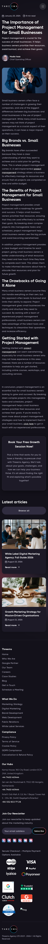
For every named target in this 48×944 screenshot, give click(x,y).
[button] (43, 6)
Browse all (24, 510)
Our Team (7, 667)
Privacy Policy (9, 737)
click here (29, 424)
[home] (10, 6)
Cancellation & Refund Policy (17, 755)
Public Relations (10, 722)
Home (5, 654)
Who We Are (8, 658)
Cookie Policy (9, 746)
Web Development (12, 717)
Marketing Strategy (12, 704)
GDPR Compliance (12, 750)
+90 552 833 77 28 (11, 802)
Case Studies (9, 676)
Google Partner (10, 663)
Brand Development (12, 713)
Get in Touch (8, 685)
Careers (6, 672)
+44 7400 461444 (10, 777)
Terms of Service (10, 741)
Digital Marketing (11, 708)
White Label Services (13, 726)
